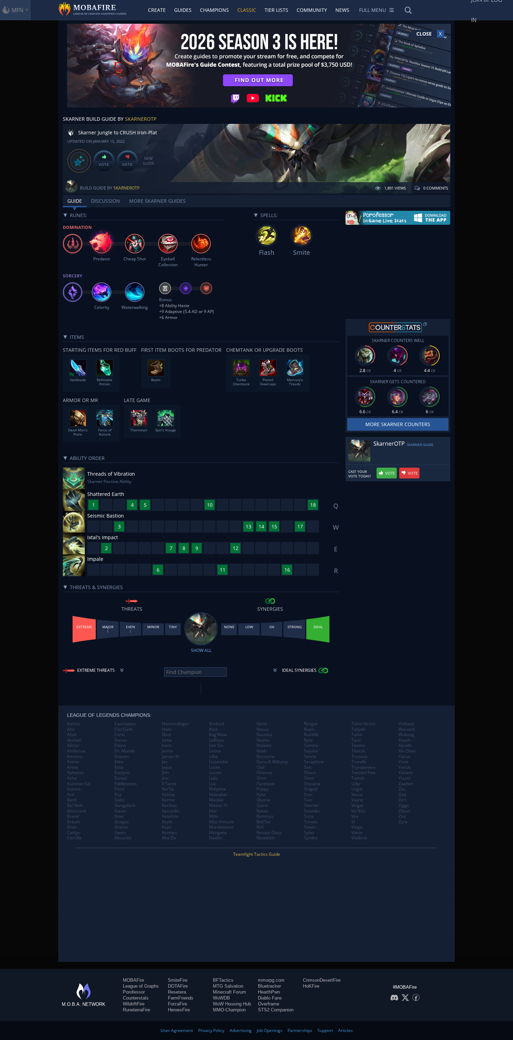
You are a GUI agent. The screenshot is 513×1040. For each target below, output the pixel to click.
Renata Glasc (269, 832)
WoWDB (221, 998)
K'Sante (169, 784)
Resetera (177, 992)
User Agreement (177, 1030)
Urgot (357, 789)
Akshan (74, 740)
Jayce (167, 767)
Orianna (264, 772)
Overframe (268, 1003)
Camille (74, 838)
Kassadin (170, 811)
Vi (353, 822)
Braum (73, 822)
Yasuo (404, 756)
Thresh (358, 751)
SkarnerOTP (140, 119)
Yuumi (405, 778)
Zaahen (406, 784)
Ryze (308, 740)
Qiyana (263, 800)
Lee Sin (216, 745)
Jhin (165, 772)
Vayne (357, 800)
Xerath (405, 745)
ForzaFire (177, 1003)
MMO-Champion (229, 1009)
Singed (310, 789)
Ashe (72, 778)
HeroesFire (179, 1009)
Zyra (403, 822)
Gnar (119, 816)
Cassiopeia (125, 724)
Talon (356, 734)
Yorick (404, 767)
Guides (183, 10)
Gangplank (124, 805)
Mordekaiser (221, 827)
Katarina (170, 816)
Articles (345, 1030)
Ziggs (404, 805)
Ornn (261, 778)
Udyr (356, 784)
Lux (212, 784)
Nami (261, 724)
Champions (214, 10)
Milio (213, 816)
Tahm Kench (363, 724)
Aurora (74, 789)
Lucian (215, 772)
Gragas (121, 822)
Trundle (358, 762)
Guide (74, 201)
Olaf (260, 767)
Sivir (308, 800)
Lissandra (218, 762)
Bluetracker (269, 986)
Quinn (262, 805)
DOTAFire (178, 986)
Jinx (165, 778)
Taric (356, 740)
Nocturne (265, 756)
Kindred (216, 724)
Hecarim (122, 838)
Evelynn (121, 772)
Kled (213, 729)
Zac (402, 789)
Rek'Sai (263, 822)
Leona (215, 751)
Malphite (217, 789)
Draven (121, 756)
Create (157, 10)
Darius (120, 740)
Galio (119, 800)
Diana (120, 745)
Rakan (262, 811)
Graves (121, 827)
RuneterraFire (136, 1009)
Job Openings (269, 1030)
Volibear (407, 724)
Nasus (262, 729)
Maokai (216, 800)
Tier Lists (276, 10)
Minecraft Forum (229, 992)
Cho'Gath (123, 729)
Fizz (118, 794)
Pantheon (265, 784)
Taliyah (358, 729)
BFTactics (223, 980)
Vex (354, 816)
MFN (17, 10)
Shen (309, 778)
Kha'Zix (169, 838)
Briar (72, 827)
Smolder (312, 811)
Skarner (311, 805)
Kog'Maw (218, 734)
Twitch (357, 778)
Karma (168, 800)
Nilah (261, 751)
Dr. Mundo (124, 751)
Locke (214, 767)
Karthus (169, 805)
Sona (309, 816)
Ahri (71, 729)
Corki (119, 734)
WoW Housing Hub (232, 1003)
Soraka (311, 822)
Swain (309, 827)
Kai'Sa (168, 789)
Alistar (73, 745)
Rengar (311, 724)
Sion (308, 794)
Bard (71, 800)
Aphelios (75, 772)
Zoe (402, 816)
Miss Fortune (221, 822)
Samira (311, 745)
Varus (357, 794)
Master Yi (218, 805)
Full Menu (372, 10)
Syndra (311, 838)
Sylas (309, 832)
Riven (309, 729)
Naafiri (215, 838)
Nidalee (264, 745)
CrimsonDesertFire (322, 980)
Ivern (167, 745)
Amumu (74, 756)
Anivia (73, 762)
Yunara (405, 772)
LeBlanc (216, 740)
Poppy (262, 789)
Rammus (265, 816)
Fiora (119, 789)
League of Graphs (141, 986)
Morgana (218, 832)
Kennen (169, 832)
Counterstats (136, 998)
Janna (167, 751)
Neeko (262, 740)
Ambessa (76, 751)
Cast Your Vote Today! (359, 473)
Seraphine (314, 762)
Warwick (407, 729)
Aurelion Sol (78, 784)
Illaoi (166, 734)
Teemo (358, 745)
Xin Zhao (407, 751)
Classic (246, 10)
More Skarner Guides (157, 201)
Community (312, 10)
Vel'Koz (358, 811)
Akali (71, 734)
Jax (165, 762)
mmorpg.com (271, 980)
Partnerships (300, 1030)
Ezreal (120, 778)
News (342, 10)
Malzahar (218, 794)
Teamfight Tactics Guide (256, 854)
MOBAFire (133, 980)
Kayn (166, 827)
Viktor (357, 832)
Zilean (404, 811)
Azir (71, 794)
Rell (259, 827)
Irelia (167, 740)
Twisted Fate (363, 772)
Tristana (359, 756)
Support (325, 1030)
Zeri (402, 800)
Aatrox (73, 724)
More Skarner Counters (397, 424)
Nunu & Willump (272, 762)
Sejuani (311, 751)
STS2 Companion (275, 1009)
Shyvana (312, 784)
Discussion (105, 201)
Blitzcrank (76, 811)
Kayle (167, 822)
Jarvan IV (170, 756)
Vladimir (359, 838)
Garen (120, 811)
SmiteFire (177, 980)
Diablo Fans (270, 998)
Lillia (213, 756)
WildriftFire (133, 1003)
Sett (308, 767)
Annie (72, 767)
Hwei (167, 729)
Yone (403, 762)
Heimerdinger (175, 724)
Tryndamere (363, 767)
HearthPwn (269, 992)
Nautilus (264, 734)
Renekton (265, 838)
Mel (212, 811)
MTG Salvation (228, 986)
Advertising (241, 1030)
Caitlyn (73, 832)
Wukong (406, 734)
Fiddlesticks (125, 784)
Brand (73, 816)
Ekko (119, 762)
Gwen (120, 832)
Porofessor (134, 992)
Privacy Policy (211, 1030)
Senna (310, 756)
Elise (119, 767)
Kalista (168, 794)
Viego (356, 827)
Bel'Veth (75, 805)
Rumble (311, 734)
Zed (402, 794)
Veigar (357, 805)
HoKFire (311, 986)
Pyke (261, 794)
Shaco (310, 772)
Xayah (404, 740)
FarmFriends (180, 998)
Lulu (213, 778)
